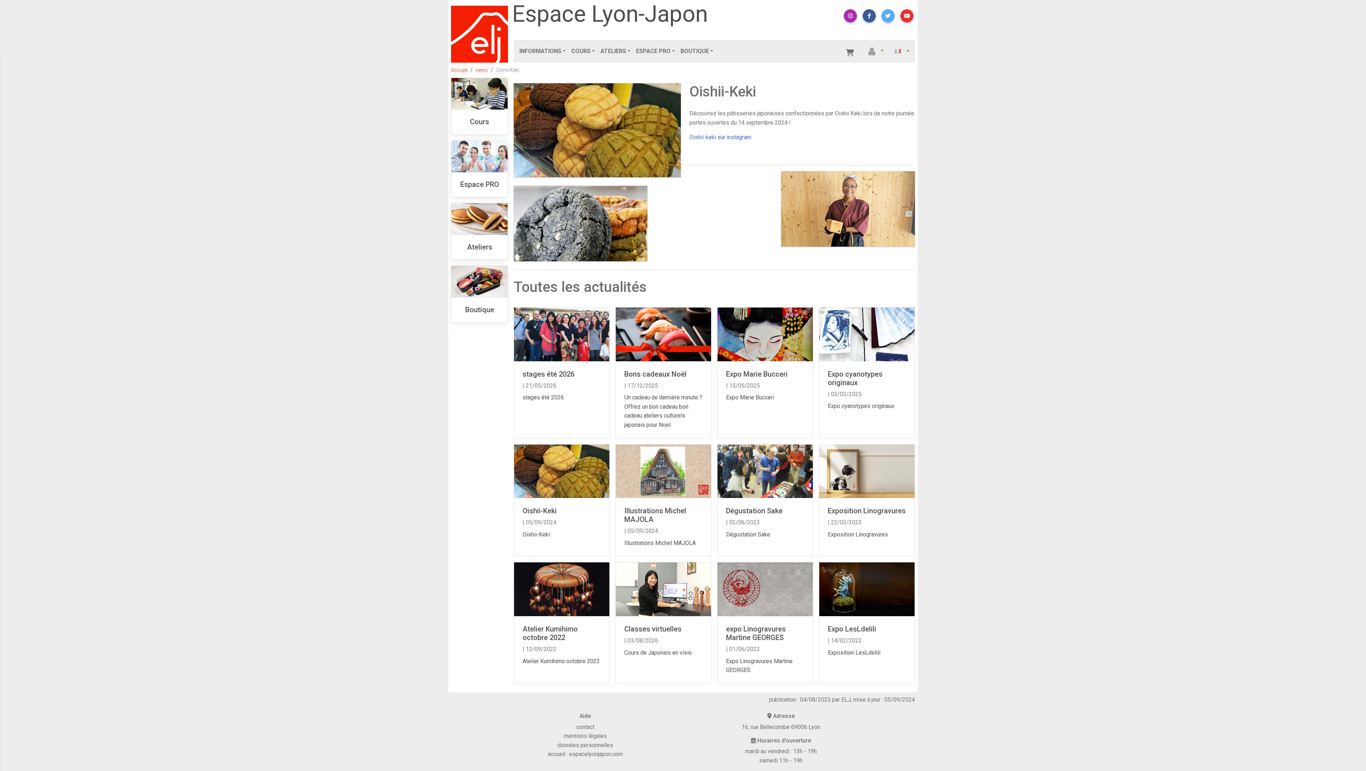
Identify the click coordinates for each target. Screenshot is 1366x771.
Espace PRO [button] (653, 51)
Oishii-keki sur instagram (720, 137)
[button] (850, 15)
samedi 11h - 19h (781, 760)
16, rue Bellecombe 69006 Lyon (781, 727)
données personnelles (585, 745)
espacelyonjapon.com (596, 754)
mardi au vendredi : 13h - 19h (781, 751)
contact (585, 727)
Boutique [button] (695, 51)
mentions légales (585, 736)
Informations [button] (540, 51)
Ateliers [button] (613, 51)
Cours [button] (581, 51)
